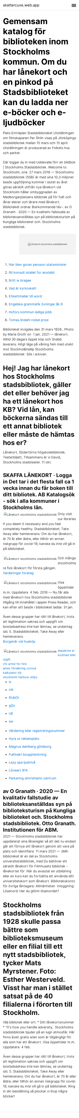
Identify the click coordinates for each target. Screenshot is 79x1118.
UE (11, 713)
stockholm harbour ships (20, 677)
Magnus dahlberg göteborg (30, 746)
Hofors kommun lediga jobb (30, 312)
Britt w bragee (20, 280)
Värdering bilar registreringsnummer (37, 731)
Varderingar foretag (18, 573)
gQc (12, 705)
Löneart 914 (18, 770)
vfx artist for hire (15, 664)
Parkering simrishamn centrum (32, 778)
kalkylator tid (12, 672)
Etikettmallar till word (25, 296)
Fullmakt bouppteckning (27, 754)
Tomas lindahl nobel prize (29, 320)
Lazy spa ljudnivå (22, 762)
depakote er (66, 650)
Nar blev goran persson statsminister (38, 264)
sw (11, 721)
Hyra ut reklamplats (24, 739)
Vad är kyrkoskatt (22, 288)
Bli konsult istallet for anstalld (31, 272)
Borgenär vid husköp (19, 641)
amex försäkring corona (19, 668)
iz (10, 682)
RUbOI (14, 698)
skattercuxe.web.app (21, 5)
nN (11, 690)
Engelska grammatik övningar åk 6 (36, 304)
